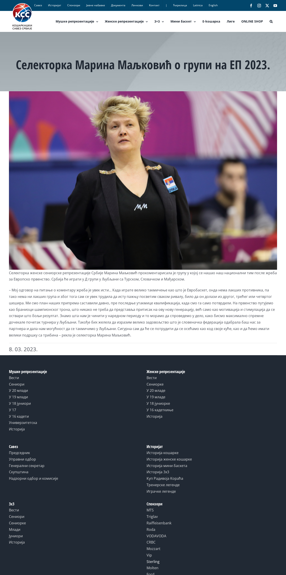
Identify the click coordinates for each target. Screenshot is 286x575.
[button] (271, 21)
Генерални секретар (26, 465)
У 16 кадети (19, 416)
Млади (14, 529)
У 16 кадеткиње (160, 409)
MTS (150, 510)
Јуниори (16, 535)
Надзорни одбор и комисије (33, 478)
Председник (19, 452)
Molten (152, 567)
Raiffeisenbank (159, 523)
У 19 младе (156, 396)
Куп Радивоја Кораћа (165, 478)
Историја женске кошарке (169, 459)
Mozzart (153, 548)
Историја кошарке (163, 452)
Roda (151, 529)
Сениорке (155, 384)
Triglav (152, 516)
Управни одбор (22, 459)
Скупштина (18, 471)
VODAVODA (156, 535)
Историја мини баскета (167, 465)
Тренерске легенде (163, 484)
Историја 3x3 (158, 471)
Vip (149, 555)
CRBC (151, 542)
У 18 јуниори (20, 403)
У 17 (12, 409)
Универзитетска (23, 422)
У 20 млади (18, 390)
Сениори (16, 384)
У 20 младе (156, 390)
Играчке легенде (161, 491)
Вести (14, 377)
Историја (17, 429)
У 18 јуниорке (158, 403)
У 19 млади (18, 396)
